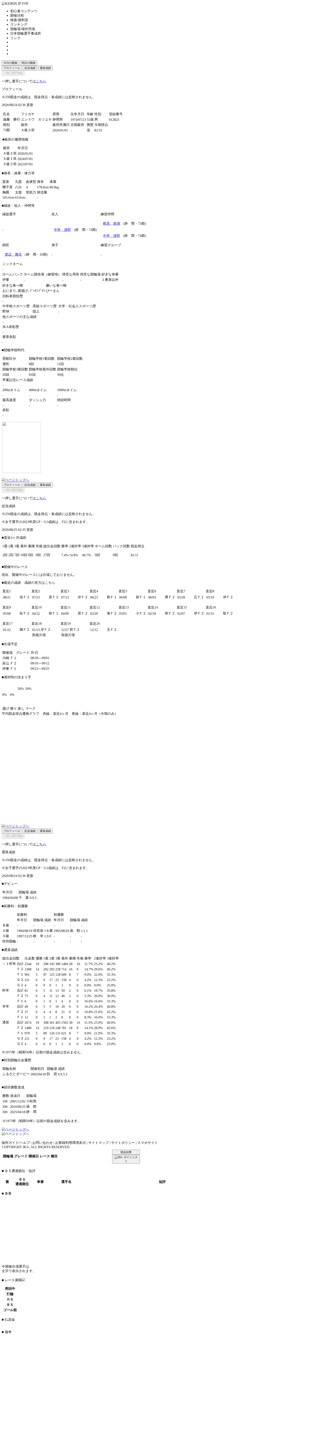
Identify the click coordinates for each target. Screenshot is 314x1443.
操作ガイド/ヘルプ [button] (16, 1142)
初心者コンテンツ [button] (24, 11)
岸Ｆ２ (83, 597)
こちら (41, 81)
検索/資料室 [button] (19, 20)
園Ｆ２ (25, 629)
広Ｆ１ (199, 597)
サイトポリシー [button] (123, 1142)
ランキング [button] (18, 24)
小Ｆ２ (141, 613)
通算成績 (45, 68)
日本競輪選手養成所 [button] (25, 33)
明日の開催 (28, 62)
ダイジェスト (131, 1159)
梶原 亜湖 (111, 223)
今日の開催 (10, 62)
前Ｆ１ (141, 597)
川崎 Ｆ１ (9, 658)
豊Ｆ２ (170, 597)
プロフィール (11, 68)
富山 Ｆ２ (9, 663)
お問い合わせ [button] (42, 1142)
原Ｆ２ (54, 597)
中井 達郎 (62, 230)
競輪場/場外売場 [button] (22, 29)
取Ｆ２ (228, 613)
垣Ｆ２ (25, 597)
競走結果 (126, 1152)
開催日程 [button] (17, 15)
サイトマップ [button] (98, 1142)
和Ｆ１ (112, 597)
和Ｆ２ (170, 613)
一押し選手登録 (13, 73)
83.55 (98, 130)
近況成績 (29, 68)
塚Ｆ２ (112, 613)
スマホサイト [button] (147, 1142)
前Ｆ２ (75, 629)
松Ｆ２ (25, 613)
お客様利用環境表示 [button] (70, 1142)
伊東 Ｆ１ (9, 668)
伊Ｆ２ (228, 597)
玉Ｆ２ (112, 629)
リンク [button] (15, 38)
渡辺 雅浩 (13, 254)
